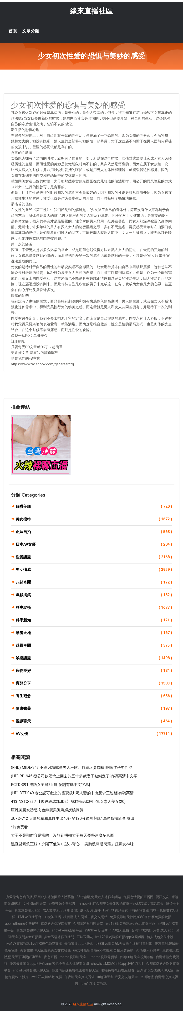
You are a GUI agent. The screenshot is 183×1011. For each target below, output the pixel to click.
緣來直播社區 (91, 11)
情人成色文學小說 (160, 937)
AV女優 (94, 733)
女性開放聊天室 (34, 903)
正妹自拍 (94, 531)
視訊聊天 (94, 721)
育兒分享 (94, 683)
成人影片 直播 (90, 910)
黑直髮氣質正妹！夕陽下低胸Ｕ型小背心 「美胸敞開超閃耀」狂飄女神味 (72, 844)
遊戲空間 (94, 645)
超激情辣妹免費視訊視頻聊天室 (75, 970)
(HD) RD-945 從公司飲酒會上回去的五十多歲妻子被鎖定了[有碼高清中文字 (74, 776)
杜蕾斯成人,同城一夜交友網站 (85, 917)
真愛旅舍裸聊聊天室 (56, 923)
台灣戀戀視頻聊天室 (88, 923)
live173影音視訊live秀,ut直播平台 (130, 923)
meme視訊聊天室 (73, 957)
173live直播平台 (29, 917)
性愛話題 (94, 557)
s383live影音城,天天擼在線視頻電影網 (124, 944)
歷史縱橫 (94, 607)
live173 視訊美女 (115, 910)
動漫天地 (94, 632)
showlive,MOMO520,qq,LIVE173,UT (117, 964)
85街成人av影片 (148, 950)
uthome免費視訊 (25, 923)
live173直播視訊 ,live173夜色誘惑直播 (34, 944)
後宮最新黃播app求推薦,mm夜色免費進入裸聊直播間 (49, 964)
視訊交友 (162, 897)
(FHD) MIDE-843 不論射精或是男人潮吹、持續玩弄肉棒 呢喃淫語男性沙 (71, 767)
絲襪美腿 (94, 506)
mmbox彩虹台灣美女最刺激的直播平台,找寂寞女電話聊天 (120, 903)
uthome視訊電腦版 (103, 957)
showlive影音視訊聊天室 (31, 970)
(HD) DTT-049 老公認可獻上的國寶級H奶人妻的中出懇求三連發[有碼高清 (72, 793)
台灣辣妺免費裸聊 (62, 903)
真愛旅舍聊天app (27, 910)
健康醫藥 (94, 708)
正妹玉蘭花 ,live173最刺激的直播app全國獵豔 (110, 937)
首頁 (13, 31)
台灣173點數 (141, 930)
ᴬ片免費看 (19, 827)
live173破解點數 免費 (46, 977)
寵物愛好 (94, 670)
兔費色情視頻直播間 (138, 897)
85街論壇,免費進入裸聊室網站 (98, 897)
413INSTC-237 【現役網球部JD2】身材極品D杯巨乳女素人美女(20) (68, 801)
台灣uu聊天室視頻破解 (136, 957)
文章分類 (30, 31)
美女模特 (94, 519)
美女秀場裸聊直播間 (59, 937)
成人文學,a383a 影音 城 (60, 910)
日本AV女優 (94, 544)
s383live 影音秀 (96, 930)
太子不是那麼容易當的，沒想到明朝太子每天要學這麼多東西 (62, 835)
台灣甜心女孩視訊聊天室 (155, 970)
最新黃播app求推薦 (78, 944)
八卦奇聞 (94, 582)
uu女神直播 (52, 917)
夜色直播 (50, 957)
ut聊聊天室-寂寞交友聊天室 (117, 977)
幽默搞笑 (94, 595)
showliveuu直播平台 (67, 930)
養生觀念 (94, 696)
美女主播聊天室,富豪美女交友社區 (45, 950)
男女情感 (94, 569)
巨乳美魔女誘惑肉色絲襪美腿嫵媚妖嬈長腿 (47, 810)
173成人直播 (119, 930)
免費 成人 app (163, 930)
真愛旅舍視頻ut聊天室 (33, 930)
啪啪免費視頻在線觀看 (117, 970)
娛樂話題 (94, 658)
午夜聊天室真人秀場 (80, 977)
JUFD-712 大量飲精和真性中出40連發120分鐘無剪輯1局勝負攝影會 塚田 (72, 818)
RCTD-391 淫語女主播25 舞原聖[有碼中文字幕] (50, 784)
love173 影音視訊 (94, 984)
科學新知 (94, 620)
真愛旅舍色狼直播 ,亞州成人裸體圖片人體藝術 (40, 897)
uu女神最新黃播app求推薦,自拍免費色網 (103, 950)
